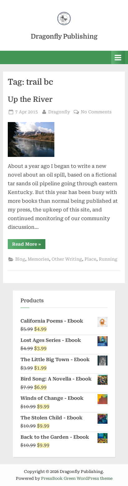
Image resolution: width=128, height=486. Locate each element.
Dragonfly (59, 111)
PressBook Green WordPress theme (76, 478)
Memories (38, 259)
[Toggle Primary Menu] (118, 57)
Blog (20, 259)
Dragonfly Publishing (64, 36)
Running (108, 259)
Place (90, 259)
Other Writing (67, 259)
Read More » (28, 245)
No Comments (96, 112)
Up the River (30, 99)
